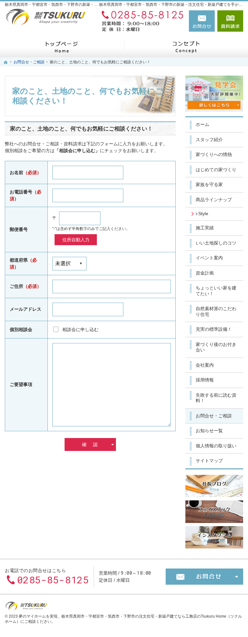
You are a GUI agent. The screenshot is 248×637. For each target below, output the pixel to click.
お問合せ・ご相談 (214, 415)
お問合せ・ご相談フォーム (204, 577)
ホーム (202, 124)
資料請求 (230, 21)
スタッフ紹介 (209, 139)
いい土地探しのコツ (216, 242)
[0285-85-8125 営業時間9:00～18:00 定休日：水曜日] (141, 21)
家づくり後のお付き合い (216, 347)
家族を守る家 (209, 184)
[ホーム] (62, 46)
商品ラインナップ (214, 199)
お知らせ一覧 (209, 430)
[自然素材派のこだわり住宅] (186, 46)
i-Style (202, 213)
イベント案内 (209, 257)
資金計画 (205, 273)
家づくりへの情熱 (214, 154)
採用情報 (205, 379)
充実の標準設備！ (214, 329)
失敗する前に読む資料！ (216, 397)
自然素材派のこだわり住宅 (216, 311)
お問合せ (202, 21)
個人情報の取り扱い (216, 445)
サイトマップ (209, 460)
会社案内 (205, 365)
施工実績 (205, 227)
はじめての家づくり (216, 169)
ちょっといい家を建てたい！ (216, 290)
